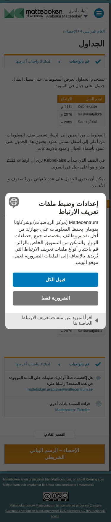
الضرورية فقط (55, 297)
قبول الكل (55, 279)
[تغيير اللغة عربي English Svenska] (14, 202)
